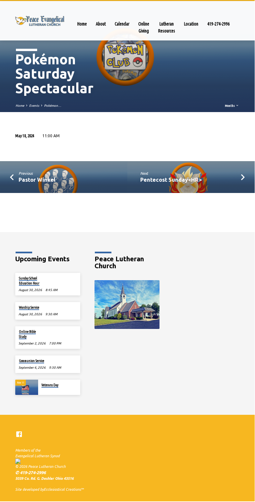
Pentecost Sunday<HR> (171, 179)
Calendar (122, 24)
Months (230, 105)
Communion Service (31, 361)
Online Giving (143, 27)
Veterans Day (49, 385)
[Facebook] (19, 434)
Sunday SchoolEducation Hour (29, 280)
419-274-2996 (218, 24)
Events (34, 105)
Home (82, 24)
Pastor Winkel (37, 179)
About (101, 24)
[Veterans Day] (26, 387)
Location (191, 24)
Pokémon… (52, 105)
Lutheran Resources (166, 27)
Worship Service (29, 307)
